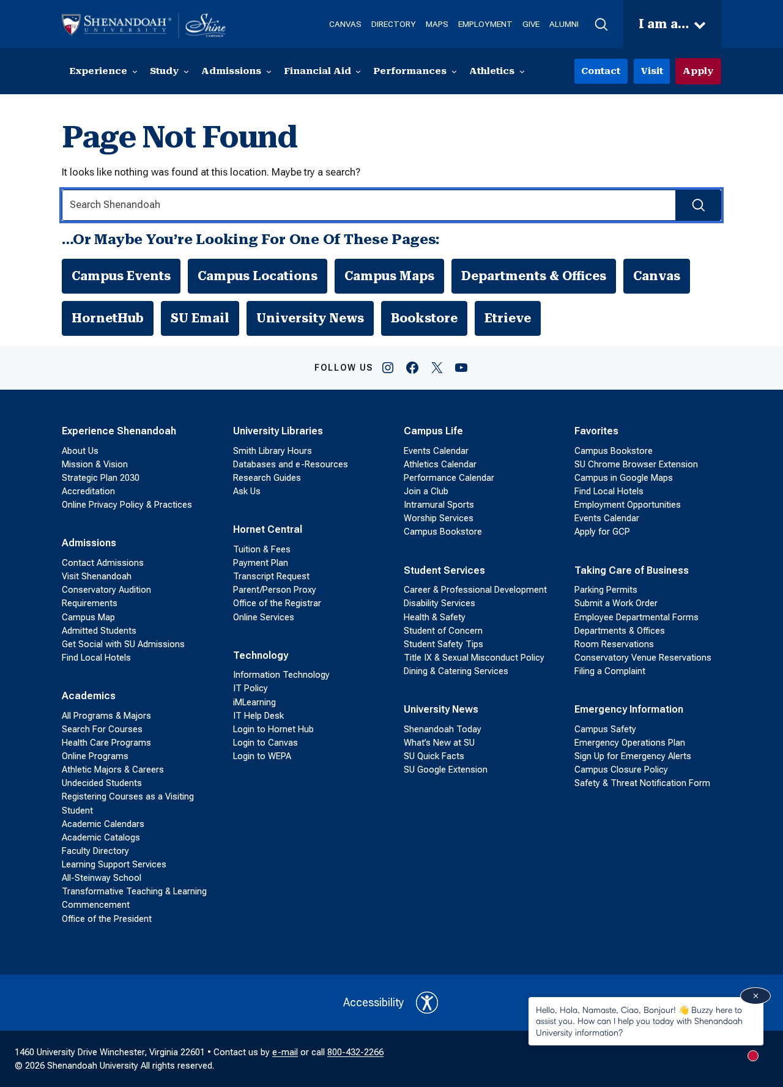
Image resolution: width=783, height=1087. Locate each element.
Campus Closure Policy (621, 769)
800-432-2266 (355, 1052)
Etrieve (507, 318)
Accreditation (88, 491)
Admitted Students (99, 630)
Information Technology (281, 674)
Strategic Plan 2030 (100, 477)
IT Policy (250, 688)
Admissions (89, 543)
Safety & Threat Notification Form (642, 782)
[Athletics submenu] (522, 71)
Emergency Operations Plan (629, 742)
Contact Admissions (103, 562)
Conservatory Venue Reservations (642, 657)
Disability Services (439, 603)
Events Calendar (436, 450)
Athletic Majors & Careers (113, 769)
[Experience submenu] (135, 71)
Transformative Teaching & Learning (134, 891)
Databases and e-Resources (290, 464)
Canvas (656, 276)
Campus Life (433, 431)
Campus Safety (605, 729)
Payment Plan (260, 562)
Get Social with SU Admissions (123, 644)
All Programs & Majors (106, 715)
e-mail (285, 1052)
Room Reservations (614, 644)
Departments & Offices (533, 276)
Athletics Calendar (440, 464)
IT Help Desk (258, 715)
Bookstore (424, 318)
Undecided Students (102, 782)
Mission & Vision (95, 464)
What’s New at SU (439, 742)
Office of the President (107, 918)
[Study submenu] (186, 71)
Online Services (263, 617)
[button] (601, 24)
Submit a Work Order (616, 603)
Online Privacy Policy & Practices (127, 504)
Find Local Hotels (96, 657)
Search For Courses (102, 729)
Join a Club (426, 491)
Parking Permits (605, 589)
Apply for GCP (602, 531)
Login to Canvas (265, 742)
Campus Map (88, 617)
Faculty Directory (95, 850)
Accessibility (373, 1002)
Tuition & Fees (262, 549)
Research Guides (267, 477)
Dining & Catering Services (456, 671)
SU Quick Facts (434, 756)
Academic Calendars (103, 823)
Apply (698, 70)
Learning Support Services (114, 864)
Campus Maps (389, 276)
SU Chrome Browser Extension (636, 464)
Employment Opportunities (627, 504)
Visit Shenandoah (97, 576)
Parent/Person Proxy (274, 589)
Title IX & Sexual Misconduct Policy (474, 657)
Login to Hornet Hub (273, 729)
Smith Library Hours (272, 450)
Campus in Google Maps (623, 477)
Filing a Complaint (609, 671)
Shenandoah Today (442, 729)
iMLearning (254, 702)
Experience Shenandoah (119, 431)
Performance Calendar (449, 477)
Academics (89, 696)
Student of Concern (443, 630)
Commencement (96, 904)
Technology (260, 655)
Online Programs (95, 756)
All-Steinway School (101, 877)
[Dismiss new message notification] (755, 995)
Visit (651, 70)
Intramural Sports (439, 504)
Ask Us (247, 491)
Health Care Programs (106, 742)
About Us (80, 450)
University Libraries (278, 431)
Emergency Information (628, 709)
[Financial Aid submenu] (358, 71)
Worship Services (438, 518)
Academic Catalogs (101, 837)
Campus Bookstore (443, 531)
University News (310, 318)
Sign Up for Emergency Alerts (632, 756)
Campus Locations (257, 276)
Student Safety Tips (443, 644)
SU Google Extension (446, 769)
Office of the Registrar (277, 603)
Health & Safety (435, 617)
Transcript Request (271, 576)
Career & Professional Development (475, 589)
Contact (600, 70)
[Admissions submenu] (269, 71)
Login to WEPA (262, 756)
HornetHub (108, 318)
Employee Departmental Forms (636, 617)
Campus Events (121, 276)
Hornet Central (267, 529)
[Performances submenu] (454, 71)
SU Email (200, 318)
